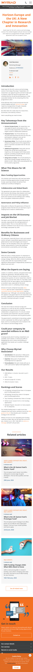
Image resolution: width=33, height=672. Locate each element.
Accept (16, 667)
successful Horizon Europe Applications (12, 291)
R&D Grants (8, 462)
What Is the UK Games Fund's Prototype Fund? (15, 518)
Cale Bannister (14, 62)
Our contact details (7, 644)
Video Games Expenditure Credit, (15, 461)
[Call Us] (26, 2)
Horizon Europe (20, 104)
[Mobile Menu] (30, 2)
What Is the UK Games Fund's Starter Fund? (15, 468)
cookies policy (11, 663)
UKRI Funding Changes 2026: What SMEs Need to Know (15, 566)
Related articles (16, 434)
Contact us (16, 635)
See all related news (16, 588)
